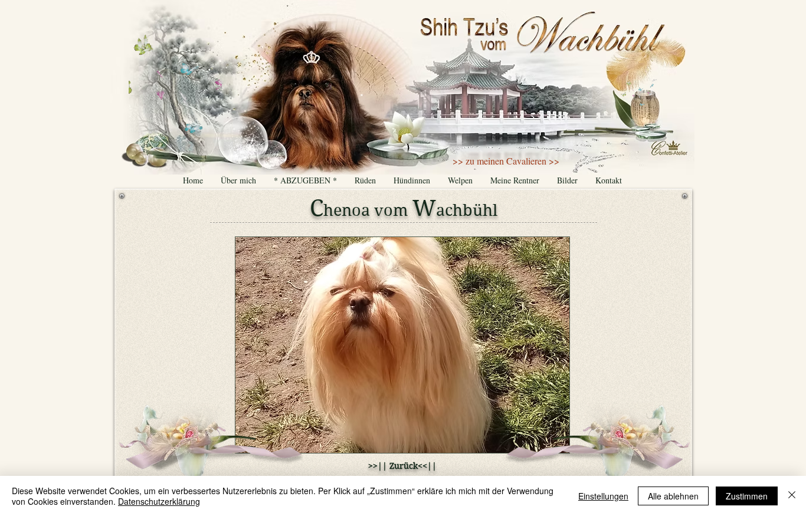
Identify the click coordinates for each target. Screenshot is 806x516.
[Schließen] (792, 496)
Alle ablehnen (673, 496)
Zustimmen (747, 496)
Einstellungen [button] (603, 496)
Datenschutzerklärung (159, 501)
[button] (402, 345)
